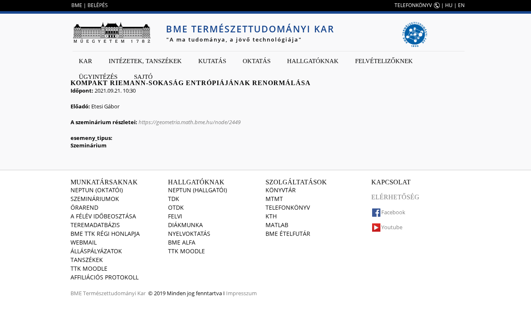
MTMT (274, 199)
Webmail (84, 242)
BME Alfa (181, 242)
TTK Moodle (89, 268)
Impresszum (241, 293)
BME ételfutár (288, 234)
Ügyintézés (98, 76)
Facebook (393, 212)
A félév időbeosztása (103, 216)
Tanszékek (87, 260)
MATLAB (277, 225)
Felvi (175, 216)
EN (461, 5)
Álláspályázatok (96, 251)
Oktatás (256, 61)
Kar (85, 61)
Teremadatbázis (95, 225)
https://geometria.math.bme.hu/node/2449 (190, 122)
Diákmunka (185, 225)
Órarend (84, 207)
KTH (271, 216)
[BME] (111, 32)
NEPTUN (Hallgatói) (197, 190)
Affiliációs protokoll (105, 277)
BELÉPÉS (98, 5)
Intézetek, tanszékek (145, 61)
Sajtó (143, 76)
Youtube (391, 227)
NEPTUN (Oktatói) (97, 190)
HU (449, 5)
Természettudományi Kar (114, 293)
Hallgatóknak (313, 61)
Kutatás (212, 61)
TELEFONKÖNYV (413, 5)
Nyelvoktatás (189, 234)
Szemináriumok (95, 199)
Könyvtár (281, 190)
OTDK (176, 207)
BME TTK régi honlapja (105, 234)
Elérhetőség (395, 197)
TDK (173, 199)
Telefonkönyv (288, 207)
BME (76, 5)
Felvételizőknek (384, 61)
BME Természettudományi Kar (250, 28)
